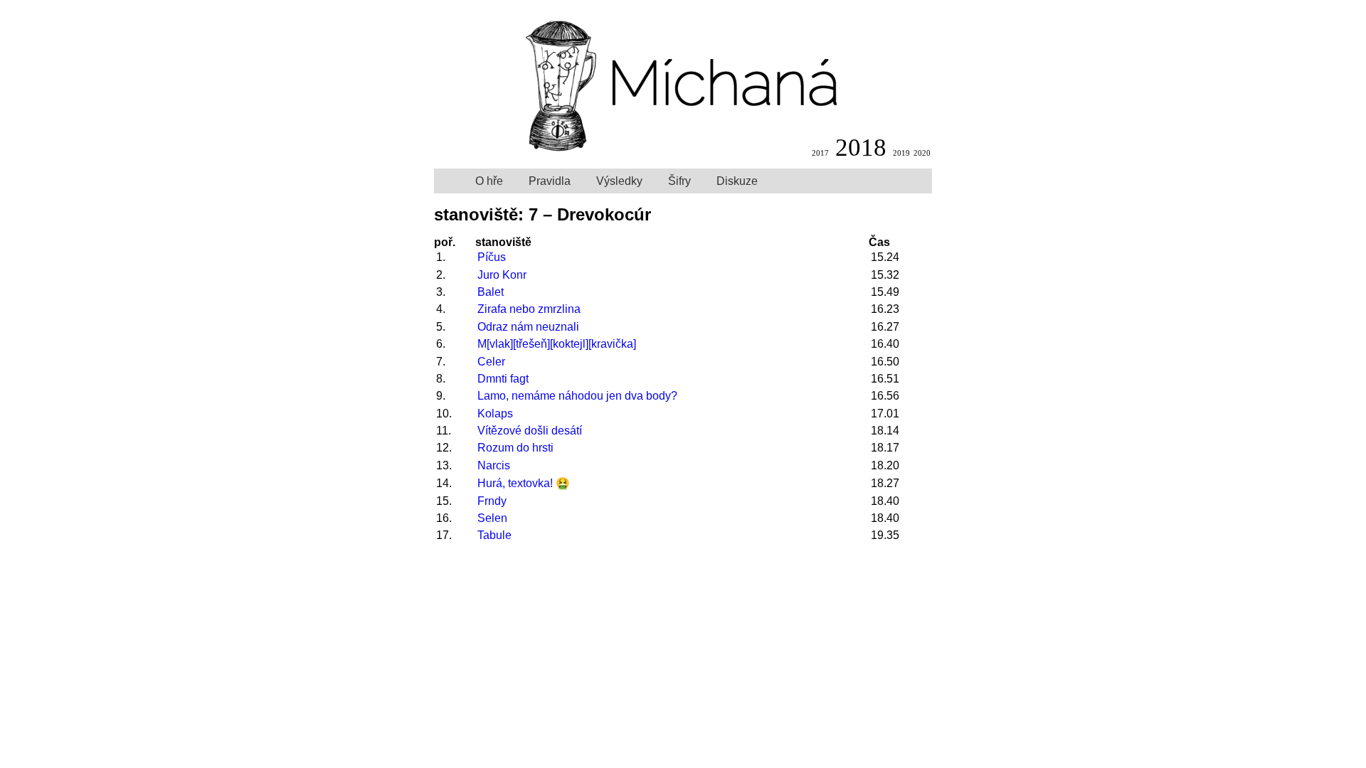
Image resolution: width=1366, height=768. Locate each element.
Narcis (493, 465)
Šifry (679, 181)
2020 (922, 153)
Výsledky (619, 181)
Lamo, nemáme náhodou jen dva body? (577, 396)
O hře (489, 181)
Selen (492, 518)
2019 (901, 153)
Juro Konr (501, 275)
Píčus (491, 257)
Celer (491, 362)
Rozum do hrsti (515, 448)
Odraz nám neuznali (528, 327)
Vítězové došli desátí (529, 431)
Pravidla (550, 181)
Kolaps (495, 413)
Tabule (494, 535)
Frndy (492, 501)
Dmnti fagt (503, 379)
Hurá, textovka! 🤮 (523, 483)
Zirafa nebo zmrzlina (529, 309)
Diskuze (737, 181)
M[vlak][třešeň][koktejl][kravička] (556, 344)
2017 (820, 153)
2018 (860, 147)
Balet (490, 292)
